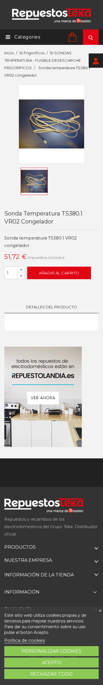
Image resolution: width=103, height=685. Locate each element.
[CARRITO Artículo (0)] (73, 37)
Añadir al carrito (59, 273)
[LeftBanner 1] (43, 397)
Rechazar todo (51, 674)
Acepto (52, 662)
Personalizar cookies (51, 651)
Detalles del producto (51, 307)
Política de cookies (24, 640)
